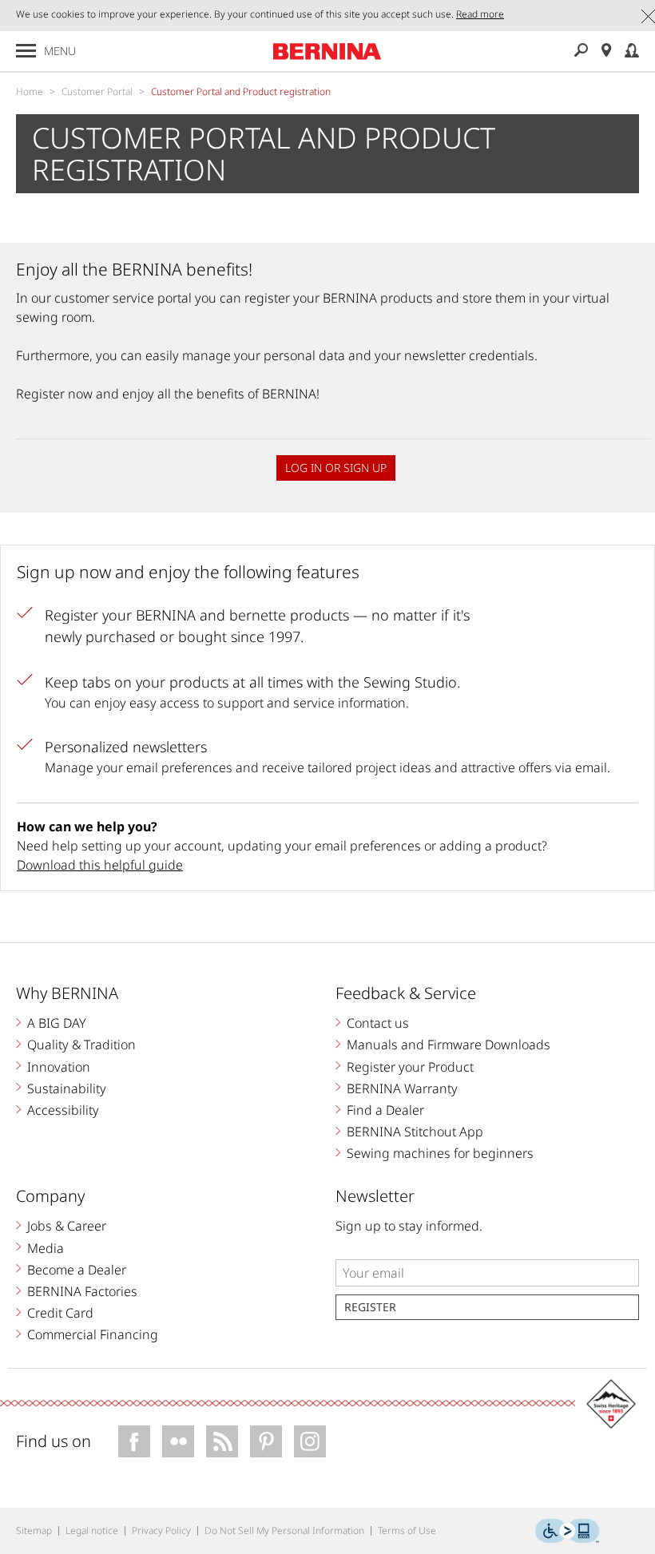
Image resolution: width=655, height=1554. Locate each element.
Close (648, 16)
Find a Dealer (385, 1110)
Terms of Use (407, 1530)
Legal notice (92, 1530)
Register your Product (410, 1067)
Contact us (378, 1023)
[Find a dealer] (606, 50)
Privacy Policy (161, 1530)
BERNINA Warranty (402, 1088)
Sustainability (66, 1088)
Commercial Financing (92, 1334)
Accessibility (63, 1110)
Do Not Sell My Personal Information (284, 1530)
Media (45, 1248)
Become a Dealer (76, 1269)
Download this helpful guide (100, 865)
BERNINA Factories (82, 1291)
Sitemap (34, 1530)
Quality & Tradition (81, 1044)
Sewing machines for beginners (440, 1153)
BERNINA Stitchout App (415, 1131)
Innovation (58, 1067)
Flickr (178, 1441)
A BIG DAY (56, 1023)
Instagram (310, 1441)
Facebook (134, 1441)
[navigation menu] (26, 50)
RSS (222, 1441)
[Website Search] (581, 50)
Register (370, 1306)
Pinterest (266, 1441)
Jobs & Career (66, 1226)
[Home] (327, 51)
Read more (480, 14)
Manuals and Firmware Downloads (448, 1044)
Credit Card (60, 1313)
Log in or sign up (336, 467)
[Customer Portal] (632, 50)
